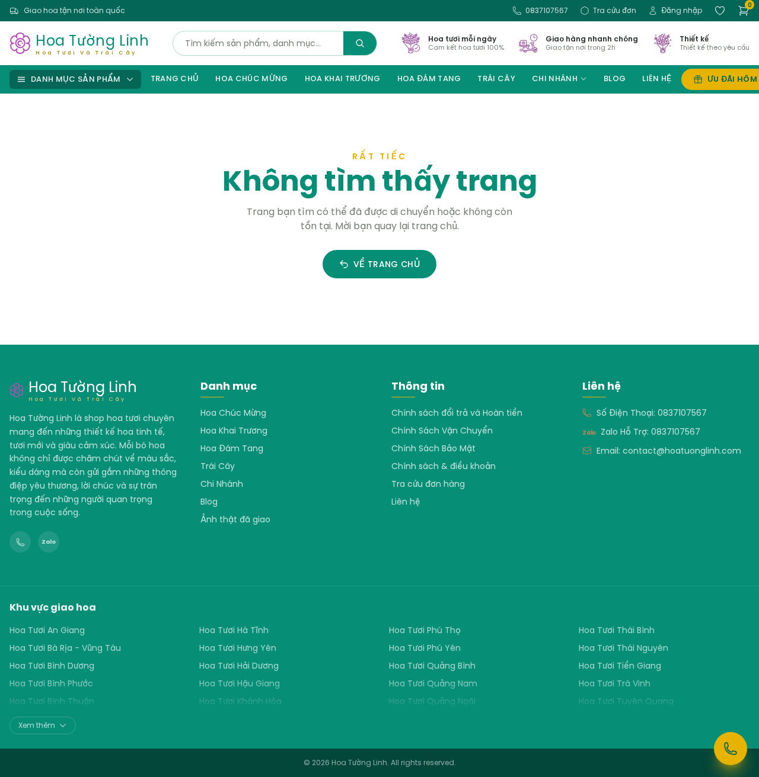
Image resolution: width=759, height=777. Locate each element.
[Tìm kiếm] (360, 43)
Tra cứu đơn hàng (428, 484)
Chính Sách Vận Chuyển (442, 430)
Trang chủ (175, 78)
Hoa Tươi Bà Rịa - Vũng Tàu (65, 648)
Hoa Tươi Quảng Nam (433, 683)
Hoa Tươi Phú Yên (425, 648)
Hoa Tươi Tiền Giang (620, 666)
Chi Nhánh (555, 78)
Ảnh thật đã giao (235, 519)
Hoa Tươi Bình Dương (51, 666)
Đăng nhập (681, 10)
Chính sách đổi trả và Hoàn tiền (456, 413)
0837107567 (546, 10)
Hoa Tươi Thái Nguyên (623, 648)
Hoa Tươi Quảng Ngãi (432, 701)
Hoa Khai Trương (343, 78)
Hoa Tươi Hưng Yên (237, 648)
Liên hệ (656, 78)
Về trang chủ (386, 264)
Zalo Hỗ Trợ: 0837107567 (650, 432)
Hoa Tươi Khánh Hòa (240, 701)
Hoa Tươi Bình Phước (51, 683)
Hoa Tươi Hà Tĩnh (234, 630)
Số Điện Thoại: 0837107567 (652, 413)
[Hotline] (20, 542)
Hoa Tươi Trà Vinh (614, 683)
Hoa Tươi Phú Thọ (425, 630)
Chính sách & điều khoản (443, 466)
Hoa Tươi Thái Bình (617, 630)
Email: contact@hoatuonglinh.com (669, 451)
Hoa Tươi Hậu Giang (239, 683)
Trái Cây (496, 78)
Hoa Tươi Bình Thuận (51, 701)
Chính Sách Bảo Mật (433, 448)
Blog (615, 78)
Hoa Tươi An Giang (47, 630)
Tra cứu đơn (614, 10)
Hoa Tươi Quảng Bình (432, 666)
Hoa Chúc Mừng (251, 78)
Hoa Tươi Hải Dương (239, 666)
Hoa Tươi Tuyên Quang (626, 701)
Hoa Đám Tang (429, 78)
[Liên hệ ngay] (730, 748)
